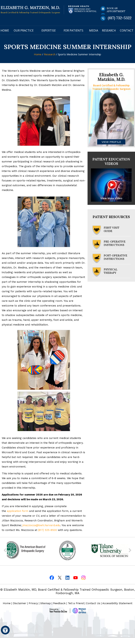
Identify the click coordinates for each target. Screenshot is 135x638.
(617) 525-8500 (47, 530)
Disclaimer (19, 603)
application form (17, 511)
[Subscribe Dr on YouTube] (75, 577)
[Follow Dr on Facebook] (52, 577)
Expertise (48, 30)
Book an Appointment (116, 10)
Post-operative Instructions (115, 257)
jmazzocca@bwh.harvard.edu (41, 525)
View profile (111, 142)
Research (109, 30)
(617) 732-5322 (119, 18)
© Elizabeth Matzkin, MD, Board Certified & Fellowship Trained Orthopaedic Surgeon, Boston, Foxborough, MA (67, 591)
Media (93, 30)
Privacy (33, 603)
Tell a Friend (76, 603)
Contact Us (93, 603)
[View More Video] (111, 184)
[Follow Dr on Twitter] (60, 577)
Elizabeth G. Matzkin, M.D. (111, 77)
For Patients (73, 30)
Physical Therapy (110, 271)
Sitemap (45, 603)
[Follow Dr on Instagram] (83, 577)
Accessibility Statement (117, 603)
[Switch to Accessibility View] (5, 630)
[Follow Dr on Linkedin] (68, 577)
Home (5, 30)
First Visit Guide (111, 229)
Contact (126, 30)
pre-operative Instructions (115, 243)
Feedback (59, 603)
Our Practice (24, 30)
